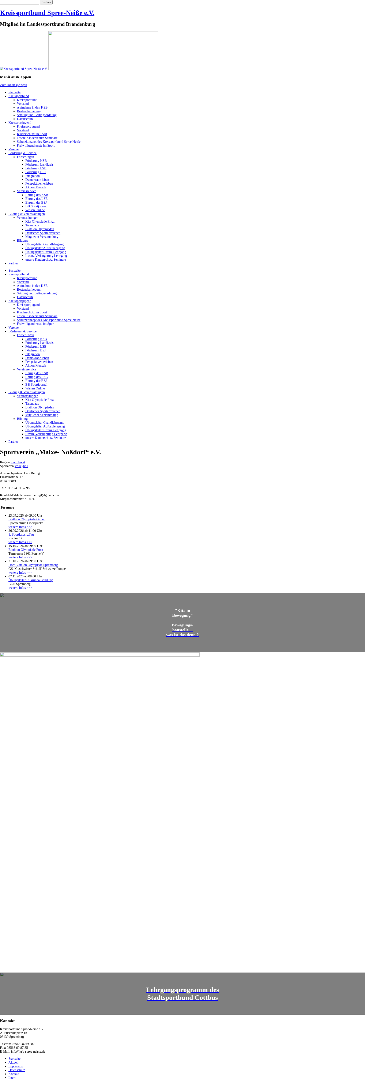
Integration (32, 176)
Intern (12, 1077)
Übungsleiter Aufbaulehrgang (45, 248)
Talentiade (32, 225)
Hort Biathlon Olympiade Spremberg (33, 565)
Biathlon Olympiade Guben (26, 519)
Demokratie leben (37, 179)
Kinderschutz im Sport (32, 134)
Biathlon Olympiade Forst (25, 549)
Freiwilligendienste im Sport (35, 145)
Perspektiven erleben (39, 183)
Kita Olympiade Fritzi (39, 221)
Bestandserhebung (29, 111)
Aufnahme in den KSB (32, 107)
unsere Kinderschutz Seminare (37, 138)
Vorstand (23, 103)
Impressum (15, 1066)
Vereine (13, 149)
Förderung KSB (36, 160)
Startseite (14, 92)
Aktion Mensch (35, 187)
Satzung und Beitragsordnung (37, 115)
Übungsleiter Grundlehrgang (44, 244)
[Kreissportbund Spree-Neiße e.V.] (24, 69)
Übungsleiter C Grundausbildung (30, 580)
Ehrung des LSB (36, 198)
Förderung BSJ (35, 172)
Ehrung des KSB (36, 195)
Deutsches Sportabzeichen (42, 233)
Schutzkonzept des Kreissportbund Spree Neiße (48, 141)
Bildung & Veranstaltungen (26, 214)
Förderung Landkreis (39, 164)
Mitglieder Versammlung (41, 236)
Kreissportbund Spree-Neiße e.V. (47, 12)
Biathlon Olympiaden (39, 229)
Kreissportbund (18, 96)
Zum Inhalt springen (13, 85)
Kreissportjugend (19, 122)
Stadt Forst (18, 462)
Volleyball (21, 466)
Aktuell (13, 1062)
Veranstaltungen (27, 217)
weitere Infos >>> (20, 527)
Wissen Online (35, 210)
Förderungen (25, 157)
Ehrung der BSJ (36, 202)
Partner (13, 263)
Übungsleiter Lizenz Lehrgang (45, 252)
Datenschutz (25, 119)
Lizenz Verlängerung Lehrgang (46, 255)
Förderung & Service (22, 153)
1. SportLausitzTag (21, 534)
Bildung (22, 240)
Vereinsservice (26, 191)
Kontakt (13, 1074)
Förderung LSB (35, 168)
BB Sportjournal (36, 206)
